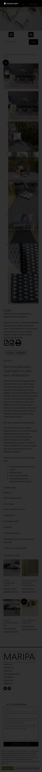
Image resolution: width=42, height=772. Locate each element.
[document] (21, 386)
